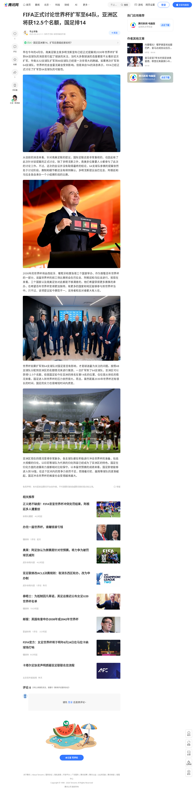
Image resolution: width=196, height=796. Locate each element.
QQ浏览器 (102, 775)
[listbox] (71, 587)
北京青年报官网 (30, 678)
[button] (165, 25)
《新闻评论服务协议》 (61, 687)
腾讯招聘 (83, 775)
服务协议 (48, 775)
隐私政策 (57, 775)
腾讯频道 (111, 775)
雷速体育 (27, 632)
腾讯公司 (68, 787)
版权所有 (75, 787)
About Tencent (38, 775)
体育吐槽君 (28, 516)
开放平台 (66, 775)
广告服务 (75, 775)
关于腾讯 (26, 775)
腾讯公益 (92, 775)
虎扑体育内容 (29, 562)
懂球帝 (26, 539)
